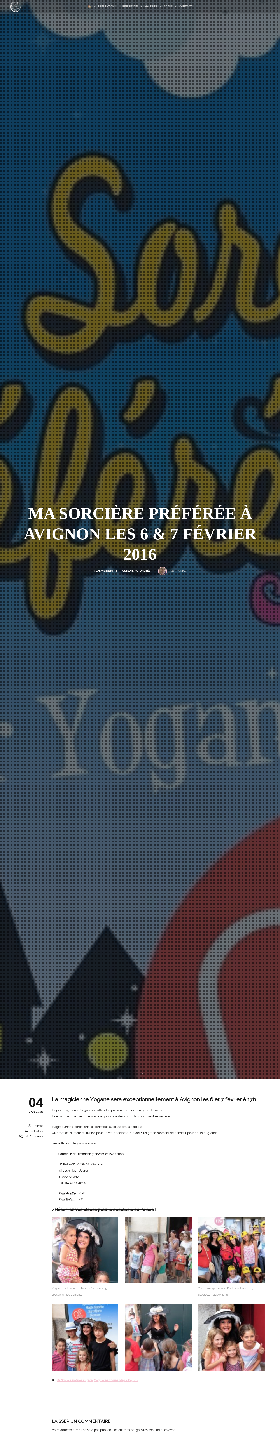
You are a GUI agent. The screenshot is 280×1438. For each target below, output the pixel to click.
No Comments (34, 1136)
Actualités (142, 570)
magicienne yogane (106, 1380)
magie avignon (128, 1380)
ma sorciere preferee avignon (75, 1380)
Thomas (180, 571)
